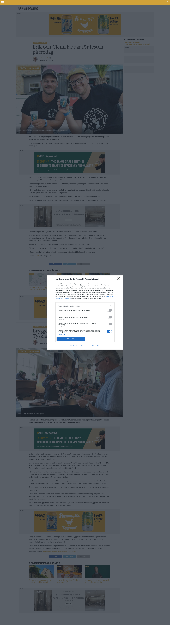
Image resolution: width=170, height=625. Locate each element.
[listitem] (85, 306)
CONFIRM (70, 339)
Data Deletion (74, 346)
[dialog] (85, 312)
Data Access (85, 346)
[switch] (109, 310)
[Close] (119, 279)
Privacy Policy (96, 346)
